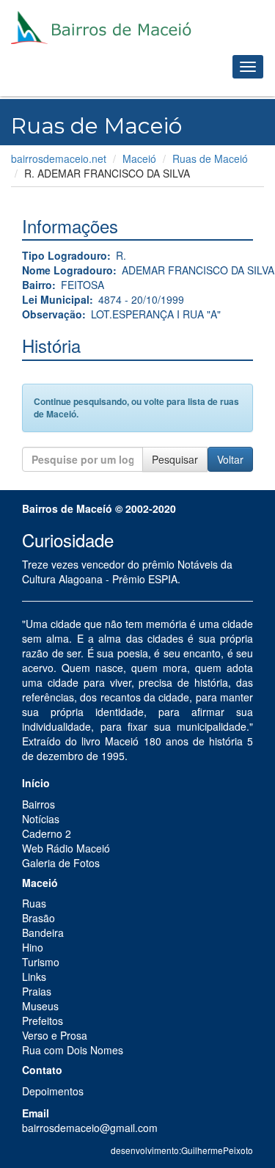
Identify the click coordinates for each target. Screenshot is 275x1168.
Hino (32, 947)
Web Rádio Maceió (66, 848)
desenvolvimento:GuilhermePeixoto (182, 1150)
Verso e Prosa (54, 1035)
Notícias (40, 818)
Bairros (38, 804)
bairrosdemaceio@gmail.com (90, 1127)
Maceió (139, 158)
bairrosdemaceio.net (58, 158)
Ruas (34, 903)
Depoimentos (53, 1091)
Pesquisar (175, 459)
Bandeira (43, 932)
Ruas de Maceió (210, 158)
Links (34, 976)
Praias (36, 991)
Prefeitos (42, 1020)
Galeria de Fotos (61, 862)
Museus (40, 1006)
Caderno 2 (46, 833)
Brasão (38, 917)
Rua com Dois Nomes (72, 1050)
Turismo (40, 962)
